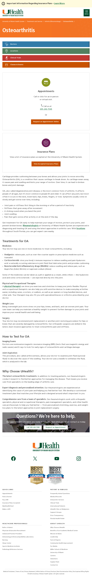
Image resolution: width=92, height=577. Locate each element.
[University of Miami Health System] (12, 12)
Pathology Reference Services (12, 549)
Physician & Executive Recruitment (13, 530)
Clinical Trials (15, 58)
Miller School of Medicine (59, 549)
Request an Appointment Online (46, 121)
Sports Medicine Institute (11, 546)
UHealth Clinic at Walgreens (59, 509)
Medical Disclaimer (9, 571)
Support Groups (56, 512)
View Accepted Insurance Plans (46, 164)
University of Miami (56, 552)
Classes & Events (16, 64)
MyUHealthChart (8, 506)
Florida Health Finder (57, 518)
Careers (53, 555)
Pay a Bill (5, 500)
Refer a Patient (7, 527)
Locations (14, 51)
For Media (53, 546)
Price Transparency (56, 515)
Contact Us (54, 565)
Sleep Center (6, 543)
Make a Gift (6, 509)
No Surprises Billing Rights (81, 571)
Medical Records (56, 496)
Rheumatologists (31, 226)
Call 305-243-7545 (33, 427)
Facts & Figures (55, 540)
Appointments (7, 493)
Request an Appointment (56, 427)
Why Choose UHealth (57, 527)
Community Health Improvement (61, 543)
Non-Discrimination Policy (64, 571)
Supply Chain (54, 562)
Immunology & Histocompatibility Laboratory (18, 537)
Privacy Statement (29, 571)
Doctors (13, 44)
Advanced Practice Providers (12, 534)
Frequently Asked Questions (60, 493)
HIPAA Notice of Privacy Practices (46, 571)
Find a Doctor (7, 496)
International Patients (57, 506)
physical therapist (12, 286)
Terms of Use (20, 571)
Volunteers (54, 559)
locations (81, 229)
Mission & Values (56, 534)
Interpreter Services (57, 500)
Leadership (54, 537)
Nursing (5, 540)
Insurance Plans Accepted (11, 503)
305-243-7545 (46, 109)
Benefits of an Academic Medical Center (64, 530)
